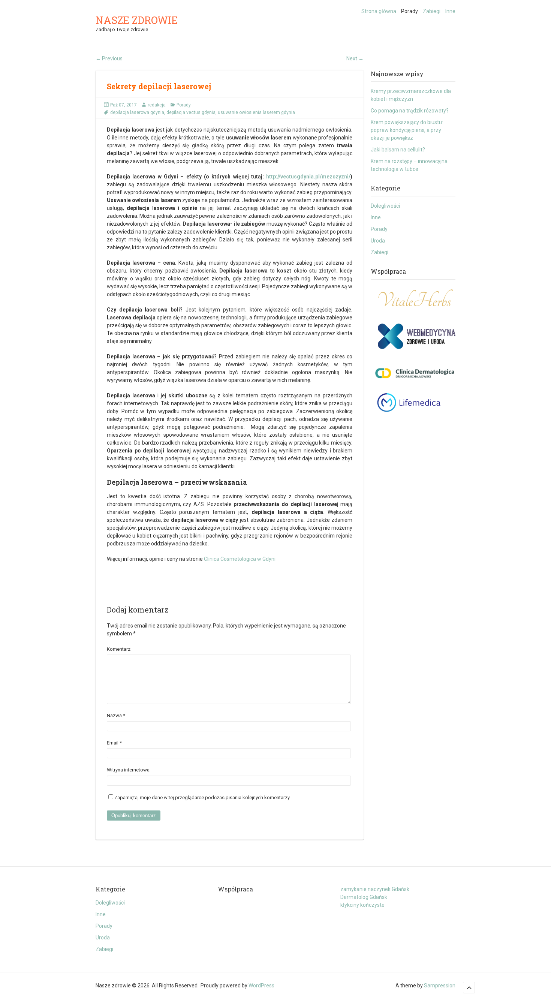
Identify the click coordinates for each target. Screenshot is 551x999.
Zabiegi (431, 11)
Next (355, 58)
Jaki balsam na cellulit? (398, 150)
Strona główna (378, 11)
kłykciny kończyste (362, 905)
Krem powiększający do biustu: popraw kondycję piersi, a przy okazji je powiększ (407, 130)
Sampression (439, 986)
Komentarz (118, 649)
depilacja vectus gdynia (191, 112)
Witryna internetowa (128, 770)
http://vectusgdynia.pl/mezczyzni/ (308, 177)
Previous (109, 58)
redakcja (157, 105)
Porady (409, 11)
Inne (450, 11)
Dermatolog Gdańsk (363, 897)
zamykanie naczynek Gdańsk (374, 889)
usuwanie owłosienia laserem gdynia (256, 112)
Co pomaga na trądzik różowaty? (410, 111)
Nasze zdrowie (137, 20)
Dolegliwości (385, 206)
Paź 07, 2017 (123, 105)
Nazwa (116, 715)
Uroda (378, 241)
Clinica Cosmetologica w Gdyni (240, 559)
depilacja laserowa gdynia (137, 112)
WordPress (261, 986)
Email (114, 743)
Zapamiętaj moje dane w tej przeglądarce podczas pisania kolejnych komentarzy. (202, 797)
